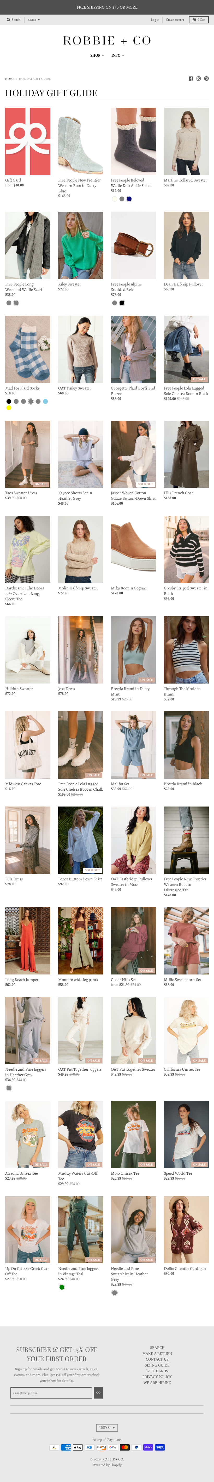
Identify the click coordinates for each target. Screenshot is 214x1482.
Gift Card (13, 180)
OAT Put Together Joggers (80, 1069)
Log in (155, 20)
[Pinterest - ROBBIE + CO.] (206, 78)
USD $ (32, 20)
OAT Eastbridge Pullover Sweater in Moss (131, 881)
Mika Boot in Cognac (129, 588)
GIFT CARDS (157, 1371)
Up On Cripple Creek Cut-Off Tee (27, 1271)
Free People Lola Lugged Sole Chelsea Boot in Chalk (80, 786)
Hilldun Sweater (19, 689)
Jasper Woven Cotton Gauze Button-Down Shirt (133, 495)
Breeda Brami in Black (183, 784)
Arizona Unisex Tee (21, 1173)
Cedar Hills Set (123, 980)
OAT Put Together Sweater (133, 1069)
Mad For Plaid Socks (22, 388)
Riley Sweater (69, 284)
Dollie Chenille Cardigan (185, 1268)
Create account (175, 20)
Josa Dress (66, 689)
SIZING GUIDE (157, 1365)
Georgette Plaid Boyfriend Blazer (133, 390)
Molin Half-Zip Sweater (78, 588)
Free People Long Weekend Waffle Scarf (23, 286)
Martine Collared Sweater (185, 180)
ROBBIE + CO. (113, 1459)
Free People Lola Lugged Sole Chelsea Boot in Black (186, 390)
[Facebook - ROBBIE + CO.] (190, 78)
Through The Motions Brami (182, 691)
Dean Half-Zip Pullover (183, 284)
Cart (201, 20)
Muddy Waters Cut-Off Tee (77, 1176)
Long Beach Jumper (21, 980)
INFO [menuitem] (116, 55)
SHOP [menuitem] (95, 55)
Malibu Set (120, 784)
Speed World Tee (178, 1173)
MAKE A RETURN (157, 1354)
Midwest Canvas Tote (23, 784)
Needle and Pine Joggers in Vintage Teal (78, 1271)
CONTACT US (157, 1359)
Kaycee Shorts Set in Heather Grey (75, 495)
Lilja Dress (14, 879)
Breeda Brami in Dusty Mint (130, 691)
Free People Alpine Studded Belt (126, 286)
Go (98, 1392)
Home (9, 78)
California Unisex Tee (182, 1069)
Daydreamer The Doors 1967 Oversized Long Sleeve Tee (24, 593)
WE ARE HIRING (157, 1383)
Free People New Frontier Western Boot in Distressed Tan (185, 884)
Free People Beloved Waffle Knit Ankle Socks (131, 182)
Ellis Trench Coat (178, 493)
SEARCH (157, 1348)
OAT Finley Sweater (74, 388)
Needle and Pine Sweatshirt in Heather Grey (129, 1274)
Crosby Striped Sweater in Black (185, 590)
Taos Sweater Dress (21, 493)
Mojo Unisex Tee (125, 1173)
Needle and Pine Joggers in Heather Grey (25, 1072)
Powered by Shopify (107, 1464)
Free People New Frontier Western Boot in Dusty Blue (79, 185)
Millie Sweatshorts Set (182, 980)
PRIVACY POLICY (157, 1377)
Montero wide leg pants (78, 980)
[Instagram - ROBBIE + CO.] (198, 78)
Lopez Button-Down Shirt (80, 879)
